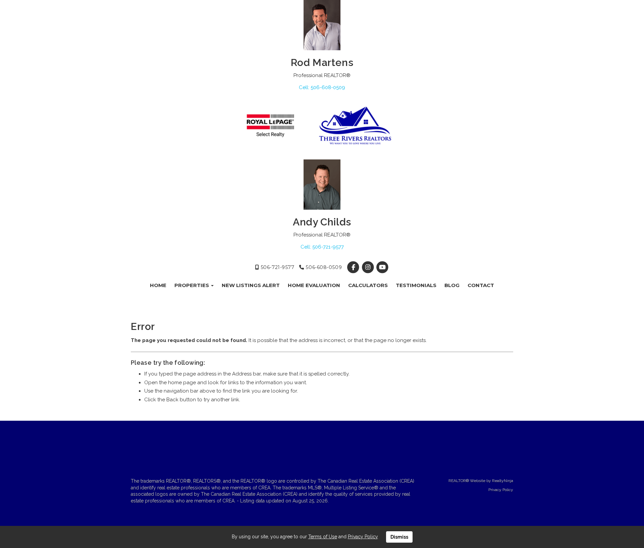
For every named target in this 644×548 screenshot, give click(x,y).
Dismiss (399, 537)
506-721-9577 (276, 267)
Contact (481, 285)
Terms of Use (322, 536)
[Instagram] (368, 267)
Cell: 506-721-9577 (322, 247)
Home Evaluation (314, 285)
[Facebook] (354, 267)
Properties (192, 285)
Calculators (368, 285)
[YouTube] (382, 267)
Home (158, 285)
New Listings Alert (251, 285)
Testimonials (416, 285)
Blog (452, 285)
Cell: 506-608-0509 (322, 87)
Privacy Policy (500, 489)
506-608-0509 (323, 267)
